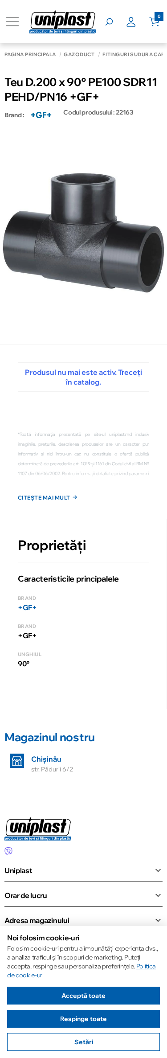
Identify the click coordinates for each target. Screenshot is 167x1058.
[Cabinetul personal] (137, 22)
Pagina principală (30, 54)
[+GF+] (41, 115)
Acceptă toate (83, 996)
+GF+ (27, 607)
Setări (83, 1042)
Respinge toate (83, 1019)
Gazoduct (79, 54)
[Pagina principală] (62, 21)
